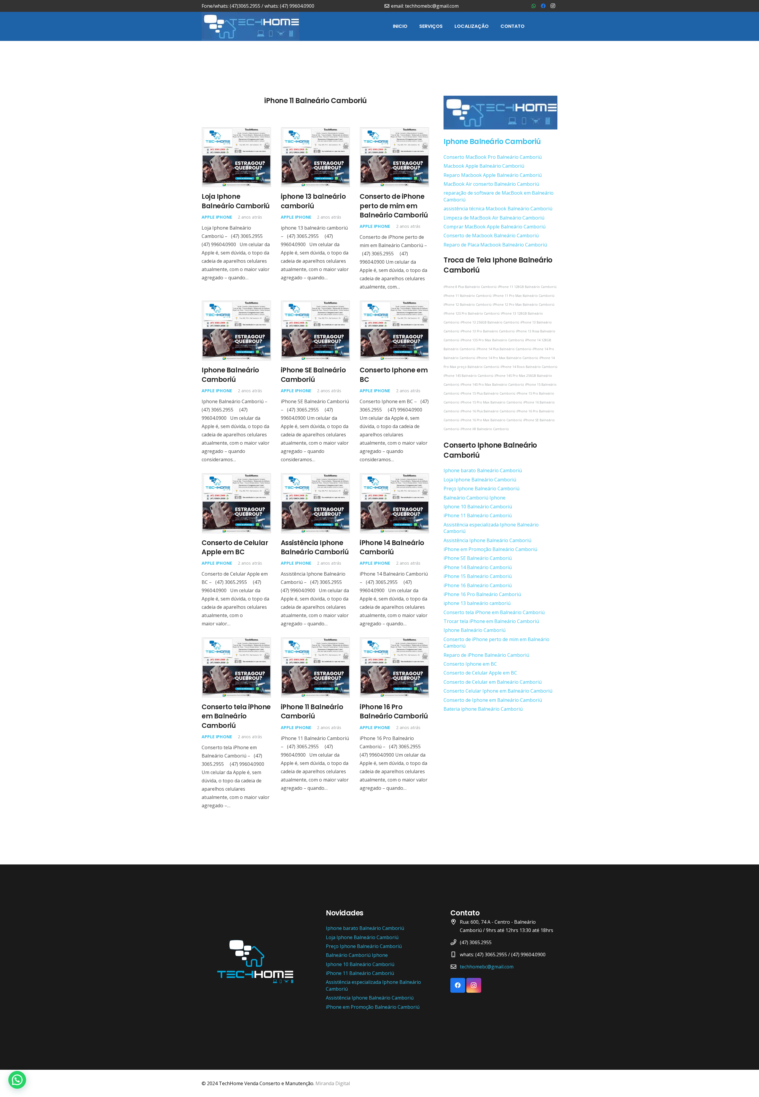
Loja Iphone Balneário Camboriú (236, 201)
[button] (17, 1080)
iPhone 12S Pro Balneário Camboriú (472, 313)
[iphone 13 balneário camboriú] (315, 131)
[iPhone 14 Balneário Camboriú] (394, 477)
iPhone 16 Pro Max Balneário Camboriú (491, 420)
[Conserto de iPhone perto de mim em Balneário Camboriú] (394, 131)
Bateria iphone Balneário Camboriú (483, 709)
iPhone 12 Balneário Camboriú (468, 304)
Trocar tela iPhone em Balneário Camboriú (491, 621)
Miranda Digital (332, 1083)
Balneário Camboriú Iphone (475, 497)
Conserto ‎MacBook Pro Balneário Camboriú (493, 157)
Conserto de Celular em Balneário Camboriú (493, 682)
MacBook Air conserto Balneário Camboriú (491, 184)
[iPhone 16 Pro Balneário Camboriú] (394, 641)
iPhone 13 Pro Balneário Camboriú (487, 331)
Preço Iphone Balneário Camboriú (481, 488)
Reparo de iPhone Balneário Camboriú (486, 655)
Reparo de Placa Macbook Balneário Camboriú (495, 244)
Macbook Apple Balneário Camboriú (484, 166)
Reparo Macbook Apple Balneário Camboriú (493, 175)
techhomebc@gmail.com (487, 966)
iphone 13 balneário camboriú (313, 201)
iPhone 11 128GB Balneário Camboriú (527, 287)
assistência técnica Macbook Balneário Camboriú (498, 208)
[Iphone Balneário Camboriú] (236, 304)
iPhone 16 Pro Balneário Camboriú (394, 711)
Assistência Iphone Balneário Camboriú (315, 547)
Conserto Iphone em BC (394, 374)
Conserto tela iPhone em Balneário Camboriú (236, 716)
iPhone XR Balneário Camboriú (484, 429)
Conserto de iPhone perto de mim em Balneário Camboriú (394, 206)
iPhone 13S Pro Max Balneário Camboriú (492, 340)
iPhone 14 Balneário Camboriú (392, 547)
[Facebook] (543, 6)
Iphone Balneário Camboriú (230, 374)
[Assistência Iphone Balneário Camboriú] (315, 477)
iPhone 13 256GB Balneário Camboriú (489, 322)
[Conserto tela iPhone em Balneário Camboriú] (236, 641)
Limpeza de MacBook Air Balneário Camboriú (494, 217)
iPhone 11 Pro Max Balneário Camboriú (523, 296)
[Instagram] (552, 6)
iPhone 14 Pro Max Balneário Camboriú (507, 358)
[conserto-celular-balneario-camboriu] (250, 26)
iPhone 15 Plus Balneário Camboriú (487, 393)
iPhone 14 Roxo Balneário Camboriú (528, 367)
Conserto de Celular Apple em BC (235, 547)
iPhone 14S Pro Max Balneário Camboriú (492, 384)
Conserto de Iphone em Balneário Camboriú (493, 700)
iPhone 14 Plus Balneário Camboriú (503, 349)
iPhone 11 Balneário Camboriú (312, 711)
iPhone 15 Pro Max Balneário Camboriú (491, 402)
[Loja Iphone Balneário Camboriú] (236, 131)
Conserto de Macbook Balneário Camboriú (491, 235)
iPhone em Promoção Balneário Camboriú (490, 549)
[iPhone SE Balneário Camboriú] (315, 304)
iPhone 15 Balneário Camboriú (478, 576)
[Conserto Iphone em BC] (394, 304)
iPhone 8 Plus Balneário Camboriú (470, 287)
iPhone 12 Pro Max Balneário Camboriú (523, 304)
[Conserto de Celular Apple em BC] (236, 477)
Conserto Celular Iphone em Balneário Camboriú (498, 691)
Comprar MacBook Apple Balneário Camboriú (495, 226)
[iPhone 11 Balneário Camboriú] (315, 641)
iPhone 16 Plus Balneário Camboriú (487, 411)
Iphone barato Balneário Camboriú (483, 470)
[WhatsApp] (533, 6)
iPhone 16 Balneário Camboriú (478, 585)
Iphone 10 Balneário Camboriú (478, 506)
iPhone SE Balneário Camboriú (313, 374)
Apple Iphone (217, 217)
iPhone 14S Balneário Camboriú (468, 376)
